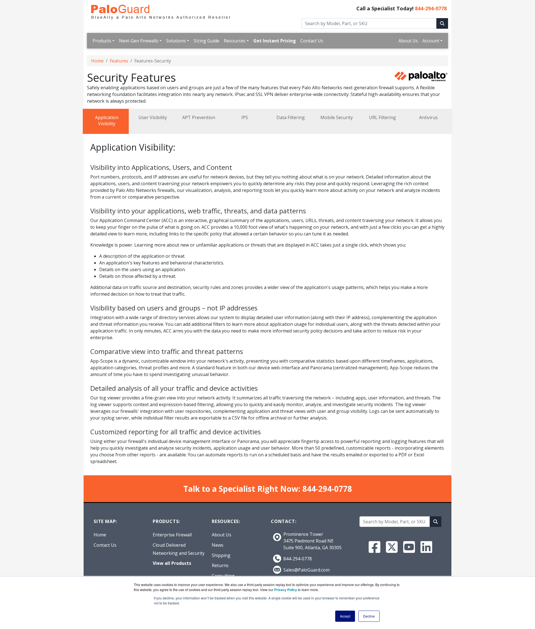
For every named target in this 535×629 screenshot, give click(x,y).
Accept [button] (345, 616)
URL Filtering (382, 117)
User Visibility (152, 117)
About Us (408, 41)
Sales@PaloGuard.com (306, 570)
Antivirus (428, 117)
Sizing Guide (206, 41)
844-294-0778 (431, 8)
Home (97, 61)
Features (119, 61)
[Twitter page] (392, 547)
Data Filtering (290, 117)
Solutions (176, 41)
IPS (244, 117)
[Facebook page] (374, 547)
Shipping (221, 555)
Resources (234, 41)
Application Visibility (106, 120)
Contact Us (311, 41)
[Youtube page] (409, 547)
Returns (220, 565)
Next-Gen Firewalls (138, 41)
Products (102, 41)
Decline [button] (369, 616)
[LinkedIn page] (426, 547)
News (217, 545)
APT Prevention (198, 117)
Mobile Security (336, 117)
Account (430, 41)
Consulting (223, 576)
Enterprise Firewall (172, 535)
